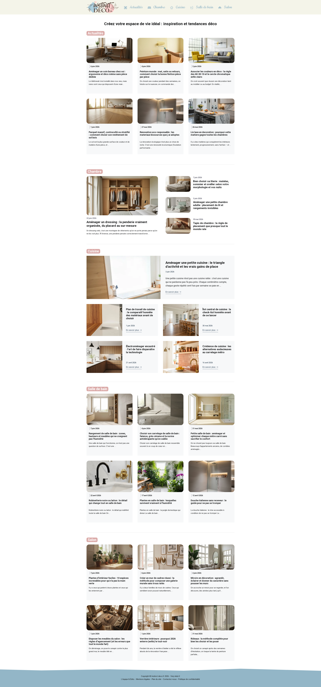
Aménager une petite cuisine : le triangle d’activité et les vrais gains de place (195, 264)
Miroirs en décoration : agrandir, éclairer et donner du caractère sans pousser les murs (209, 581)
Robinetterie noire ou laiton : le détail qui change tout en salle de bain (108, 502)
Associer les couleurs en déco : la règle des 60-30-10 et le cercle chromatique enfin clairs (211, 74)
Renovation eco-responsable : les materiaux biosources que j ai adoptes (159, 133)
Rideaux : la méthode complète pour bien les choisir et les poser (209, 640)
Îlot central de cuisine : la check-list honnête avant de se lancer (217, 312)
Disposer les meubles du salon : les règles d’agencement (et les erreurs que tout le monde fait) (109, 641)
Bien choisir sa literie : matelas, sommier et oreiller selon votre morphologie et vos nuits (211, 184)
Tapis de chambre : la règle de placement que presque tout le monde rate (210, 226)
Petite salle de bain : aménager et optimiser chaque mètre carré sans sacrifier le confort (209, 436)
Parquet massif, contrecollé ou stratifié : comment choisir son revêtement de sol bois (109, 135)
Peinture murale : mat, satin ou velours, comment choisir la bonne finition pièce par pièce (160, 74)
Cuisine (180, 7)
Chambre (159, 7)
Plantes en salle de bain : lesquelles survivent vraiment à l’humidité (158, 502)
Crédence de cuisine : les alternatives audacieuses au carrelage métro (217, 349)
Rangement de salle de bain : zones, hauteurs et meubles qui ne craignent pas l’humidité (108, 436)
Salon (227, 7)
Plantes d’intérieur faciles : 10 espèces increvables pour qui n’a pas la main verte (109, 581)
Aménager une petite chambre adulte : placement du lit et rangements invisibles (210, 205)
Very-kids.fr (175, 676)
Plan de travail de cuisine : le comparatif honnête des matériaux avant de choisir (140, 314)
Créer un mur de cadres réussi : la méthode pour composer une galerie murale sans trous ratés (159, 581)
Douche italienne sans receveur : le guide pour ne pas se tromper (208, 502)
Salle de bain (204, 7)
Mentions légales (143, 679)
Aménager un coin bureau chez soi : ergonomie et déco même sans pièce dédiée (108, 74)
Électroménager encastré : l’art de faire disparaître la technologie (140, 349)
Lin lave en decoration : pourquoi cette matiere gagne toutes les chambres (211, 133)
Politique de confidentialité (189, 679)
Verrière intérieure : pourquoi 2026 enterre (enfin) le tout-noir (158, 640)
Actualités (136, 7)
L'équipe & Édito (127, 679)
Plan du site (156, 679)
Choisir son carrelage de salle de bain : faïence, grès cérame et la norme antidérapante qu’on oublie (160, 436)
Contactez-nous (170, 679)
